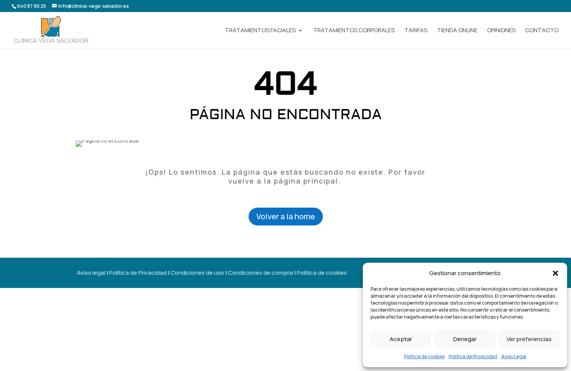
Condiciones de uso (197, 273)
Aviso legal (91, 273)
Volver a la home (285, 216)
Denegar (465, 339)
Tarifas (415, 31)
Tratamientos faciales (260, 31)
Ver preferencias (529, 339)
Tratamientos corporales (354, 31)
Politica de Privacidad (473, 356)
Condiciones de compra (260, 273)
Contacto (542, 31)
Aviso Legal (513, 356)
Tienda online (457, 31)
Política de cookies (424, 356)
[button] (555, 273)
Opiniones (501, 31)
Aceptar (401, 339)
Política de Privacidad (138, 273)
